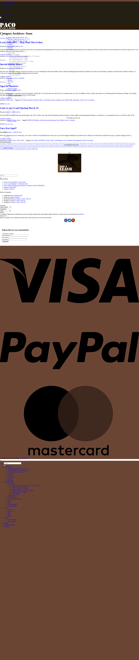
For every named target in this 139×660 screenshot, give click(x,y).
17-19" (104, 144)
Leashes (10, 44)
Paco (19, 90)
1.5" (8, 144)
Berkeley (30, 100)
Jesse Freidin (65, 100)
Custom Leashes (12, 497)
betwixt (9, 146)
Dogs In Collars (12, 88)
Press (4, 38)
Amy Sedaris (34, 140)
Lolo (65, 140)
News (1, 38)
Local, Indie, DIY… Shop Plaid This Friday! (21, 42)
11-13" (61, 144)
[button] (5, 128)
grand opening (51, 120)
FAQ (5, 6)
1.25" (13, 144)
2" (24, 144)
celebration (47, 100)
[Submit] (1, 177)
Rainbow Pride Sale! (10, 187)
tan (28, 149)
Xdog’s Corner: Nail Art (23, 199)
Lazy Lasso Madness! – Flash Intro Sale (16, 184)
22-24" (125, 144)
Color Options (15, 75)
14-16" (83, 144)
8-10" (41, 144)
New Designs (15, 54)
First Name (5, 237)
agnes (132, 144)
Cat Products (11, 496)
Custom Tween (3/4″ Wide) (19, 58)
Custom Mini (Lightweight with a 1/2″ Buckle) (25, 485)
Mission (10, 80)
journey (76, 146)
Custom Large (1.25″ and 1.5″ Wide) (22, 61)
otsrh (116, 146)
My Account (7, 7)
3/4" (30, 144)
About (6, 508)
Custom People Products (18, 66)
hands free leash (54, 146)
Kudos (90, 146)
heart (63, 146)
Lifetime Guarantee (9, 2)
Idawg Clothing (55, 100)
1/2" (20, 144)
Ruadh (129, 146)
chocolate (36, 146)
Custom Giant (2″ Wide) (18, 492)
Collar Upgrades (12, 504)
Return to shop (12, 121)
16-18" (97, 144)
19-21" (118, 144)
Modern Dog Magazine (75, 140)
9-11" (48, 144)
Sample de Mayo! (9, 189)
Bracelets (10, 48)
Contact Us (7, 92)
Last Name (5, 239)
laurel (103, 146)
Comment (89, 140)
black (16, 146)
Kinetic (84, 146)
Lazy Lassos (11, 477)
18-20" (111, 144)
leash (110, 146)
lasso (97, 146)
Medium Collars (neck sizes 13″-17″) (19, 39)
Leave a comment (22, 56)
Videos (10, 516)
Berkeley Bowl (38, 100)
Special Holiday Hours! (11, 64)
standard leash (20, 149)
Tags (9, 501)
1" (2, 144)
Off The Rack (8, 36)
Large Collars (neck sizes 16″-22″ (18, 41)
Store (7, 38)
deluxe (45, 146)
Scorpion (4, 149)
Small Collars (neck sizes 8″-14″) (17, 37)
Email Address (6, 235)
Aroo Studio (23, 100)
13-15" (75, 144)
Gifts (12, 70)
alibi (3, 146)
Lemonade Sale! (18, 195)
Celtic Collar (49, 140)
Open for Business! (9, 86)
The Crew (11, 82)
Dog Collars (11, 53)
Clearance (7, 4)
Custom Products (9, 482)
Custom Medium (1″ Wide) (19, 59)
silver (11, 149)
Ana (21, 46)
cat (29, 146)
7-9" (36, 144)
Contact (26, 458)
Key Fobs (10, 480)
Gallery (6, 518)
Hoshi (69, 146)
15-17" (90, 144)
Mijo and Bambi (74, 100)
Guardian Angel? (8, 128)
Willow (34, 149)
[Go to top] (1, 460)
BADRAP (2, 103)
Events (10, 509)
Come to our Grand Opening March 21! (19, 108)
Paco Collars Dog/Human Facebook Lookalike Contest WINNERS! (24, 185)
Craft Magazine (58, 140)
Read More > (81, 214)
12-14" (68, 144)
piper (122, 146)
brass (23, 146)
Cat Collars (11, 473)
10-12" (54, 144)
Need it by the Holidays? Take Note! (15, 182)
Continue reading (6, 54)
